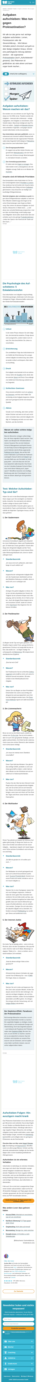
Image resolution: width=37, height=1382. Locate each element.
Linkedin (13, 1277)
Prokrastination (9, 58)
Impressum (7, 1376)
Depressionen (21, 1146)
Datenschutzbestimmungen (18, 1332)
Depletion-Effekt (17, 1031)
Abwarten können (27, 125)
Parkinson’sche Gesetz (11, 452)
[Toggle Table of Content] (18, 74)
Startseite (5, 8)
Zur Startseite (18, 1291)
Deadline (20, 375)
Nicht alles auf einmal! (18, 1226)
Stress (16, 377)
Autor (15, 1267)
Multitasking (22, 911)
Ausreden (9, 172)
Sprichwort (13, 605)
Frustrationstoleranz (27, 217)
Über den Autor (9, 1261)
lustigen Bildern (11, 1003)
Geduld (16, 125)
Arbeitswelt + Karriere (12, 8)
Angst (25, 1143)
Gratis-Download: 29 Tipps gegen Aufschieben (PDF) (18, 1200)
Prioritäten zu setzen (26, 183)
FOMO (30, 975)
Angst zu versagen (23, 164)
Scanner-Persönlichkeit (17, 876)
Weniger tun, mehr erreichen (20, 1230)
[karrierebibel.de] (8, 2)
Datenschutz (16, 1376)
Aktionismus (18, 652)
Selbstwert (29, 187)
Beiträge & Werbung (27, 1376)
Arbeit (26, 457)
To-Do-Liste (14, 735)
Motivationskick (19, 153)
